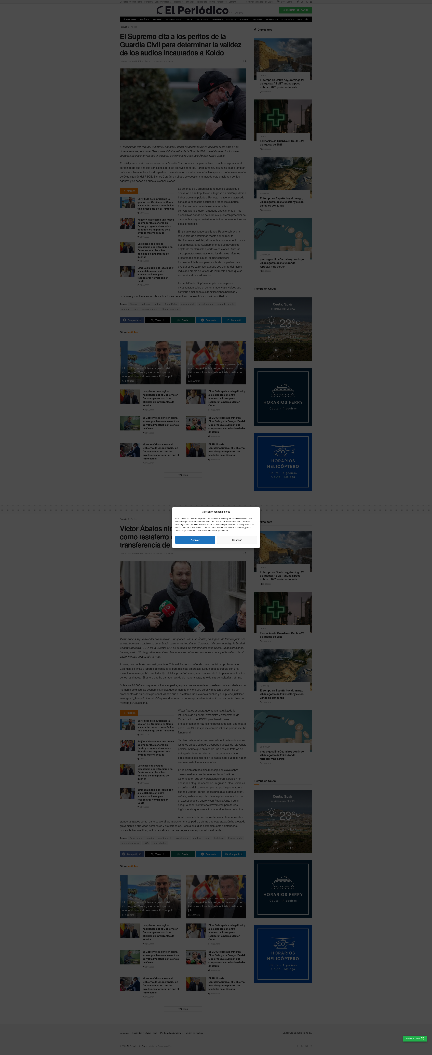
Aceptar (195, 540)
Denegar (237, 540)
